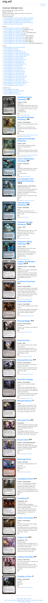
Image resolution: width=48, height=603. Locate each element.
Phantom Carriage (26, 238)
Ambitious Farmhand (26, 281)
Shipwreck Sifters (26, 259)
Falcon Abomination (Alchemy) (25, 160)
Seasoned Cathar (29, 299)
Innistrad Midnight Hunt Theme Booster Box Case (15, 76)
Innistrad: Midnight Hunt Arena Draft (12, 94)
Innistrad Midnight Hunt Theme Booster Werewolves (16, 82)
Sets (5, 600)
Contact (29, 598)
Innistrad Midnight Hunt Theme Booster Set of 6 (15, 80)
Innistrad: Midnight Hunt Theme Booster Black (15, 35)
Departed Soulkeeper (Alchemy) (32, 134)
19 (27, 595)
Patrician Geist (25, 217)
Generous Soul (28, 332)
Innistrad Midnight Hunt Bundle (11, 48)
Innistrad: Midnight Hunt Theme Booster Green (15, 37)
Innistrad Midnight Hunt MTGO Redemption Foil (15, 64)
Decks (41, 600)
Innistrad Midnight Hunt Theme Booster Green (14, 77)
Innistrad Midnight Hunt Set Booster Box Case (14, 68)
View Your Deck (22, 601)
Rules (25, 598)
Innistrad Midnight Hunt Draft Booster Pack (14, 61)
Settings (28, 601)
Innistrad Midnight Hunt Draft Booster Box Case (15, 59)
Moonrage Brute (29, 453)
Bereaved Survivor (25, 360)
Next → (30, 595)
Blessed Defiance (24, 401)
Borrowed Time (24, 420)
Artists (9, 600)
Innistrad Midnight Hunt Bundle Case (12, 50)
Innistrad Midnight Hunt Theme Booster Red (14, 79)
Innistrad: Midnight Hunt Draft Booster (13, 31)
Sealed (19, 600)
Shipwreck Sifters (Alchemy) (24, 243)
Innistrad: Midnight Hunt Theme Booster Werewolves (16, 43)
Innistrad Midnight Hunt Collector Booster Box (15, 52)
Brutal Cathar (23, 440)
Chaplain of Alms (24, 576)
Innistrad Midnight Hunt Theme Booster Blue (14, 73)
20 (28, 595)
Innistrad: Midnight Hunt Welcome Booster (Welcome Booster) (18, 22)
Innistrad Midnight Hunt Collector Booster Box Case (16, 53)
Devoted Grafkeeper (27, 136)
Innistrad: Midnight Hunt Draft (11, 92)
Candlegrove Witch (25, 479)
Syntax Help (20, 598)
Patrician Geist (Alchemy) (23, 204)
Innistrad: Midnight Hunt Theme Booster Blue (14, 40)
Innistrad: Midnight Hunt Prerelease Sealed (14, 90)
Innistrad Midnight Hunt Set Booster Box (13, 67)
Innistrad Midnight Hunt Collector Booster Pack (15, 56)
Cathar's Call (22, 537)
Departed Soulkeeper (27, 156)
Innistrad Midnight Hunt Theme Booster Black (14, 71)
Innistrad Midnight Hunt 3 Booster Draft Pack (14, 47)
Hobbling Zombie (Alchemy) (24, 98)
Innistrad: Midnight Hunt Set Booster (12, 34)
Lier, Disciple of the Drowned (28, 200)
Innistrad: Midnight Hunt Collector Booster (14, 29)
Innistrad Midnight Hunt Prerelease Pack (13, 65)
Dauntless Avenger (29, 374)
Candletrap (22, 498)
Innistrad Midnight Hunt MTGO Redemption (14, 62)
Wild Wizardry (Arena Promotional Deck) (13, 24)
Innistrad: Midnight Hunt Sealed (11, 89)
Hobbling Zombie (26, 115)
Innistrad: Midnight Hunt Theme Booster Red (14, 38)
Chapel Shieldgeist (29, 587)
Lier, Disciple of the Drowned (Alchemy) (25, 180)
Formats (14, 600)
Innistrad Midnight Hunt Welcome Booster (13, 85)
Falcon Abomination (26, 176)
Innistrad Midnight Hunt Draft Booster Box (14, 58)
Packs (23, 600)
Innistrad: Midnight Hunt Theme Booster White (15, 41)
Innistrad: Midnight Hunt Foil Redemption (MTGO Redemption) (18, 19)
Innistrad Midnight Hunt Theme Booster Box (14, 74)
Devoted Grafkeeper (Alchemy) (25, 118)
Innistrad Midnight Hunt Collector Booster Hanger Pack (17, 55)
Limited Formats (35, 600)
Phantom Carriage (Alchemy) (25, 223)
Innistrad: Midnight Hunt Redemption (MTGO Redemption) (17, 21)
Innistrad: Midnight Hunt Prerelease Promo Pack (15, 32)
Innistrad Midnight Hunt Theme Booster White (14, 83)
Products (27, 600)
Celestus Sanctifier (25, 557)
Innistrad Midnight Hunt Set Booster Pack (13, 70)
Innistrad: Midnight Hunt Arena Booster (13, 28)
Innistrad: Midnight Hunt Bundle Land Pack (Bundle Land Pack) (18, 18)
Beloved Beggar (24, 321)
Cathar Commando (25, 518)
